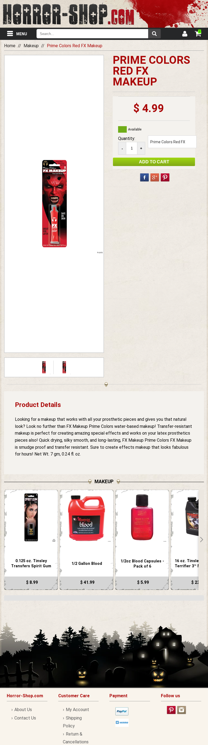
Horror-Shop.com (68, 14)
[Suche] (154, 33)
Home (9, 45)
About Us (23, 709)
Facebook (144, 177)
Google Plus (154, 177)
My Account (77, 709)
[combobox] (99, 33)
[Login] (184, 34)
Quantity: (126, 138)
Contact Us (25, 718)
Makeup (31, 45)
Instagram (181, 710)
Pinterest (165, 177)
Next (201, 539)
